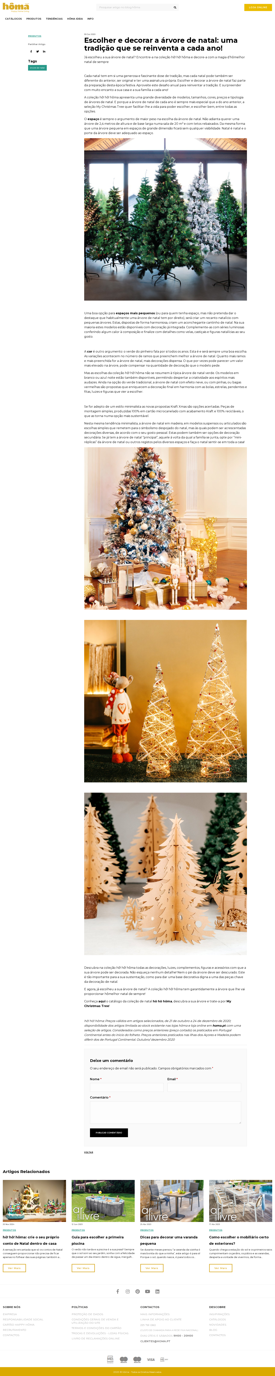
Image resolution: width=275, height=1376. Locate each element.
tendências (54, 18)
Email (172, 1079)
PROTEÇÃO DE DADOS (87, 1314)
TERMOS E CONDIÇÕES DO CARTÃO (96, 1328)
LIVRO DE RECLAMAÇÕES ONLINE (96, 1338)
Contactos (11, 1335)
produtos (33, 18)
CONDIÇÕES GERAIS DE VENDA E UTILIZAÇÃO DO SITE (95, 1321)
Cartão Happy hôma (18, 1324)
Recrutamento (14, 1330)
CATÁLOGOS (217, 1319)
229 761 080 (148, 1325)
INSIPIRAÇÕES (219, 1314)
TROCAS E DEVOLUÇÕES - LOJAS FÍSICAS (100, 1333)
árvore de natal (37, 67)
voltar (88, 1152)
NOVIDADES (217, 1324)
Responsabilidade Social (23, 1319)
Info (90, 18)
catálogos (13, 18)
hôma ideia (75, 18)
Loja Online (258, 7)
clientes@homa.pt (155, 1341)
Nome (96, 1079)
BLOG (213, 1330)
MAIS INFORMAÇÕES (155, 1314)
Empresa (10, 1314)
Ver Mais (14, 1268)
